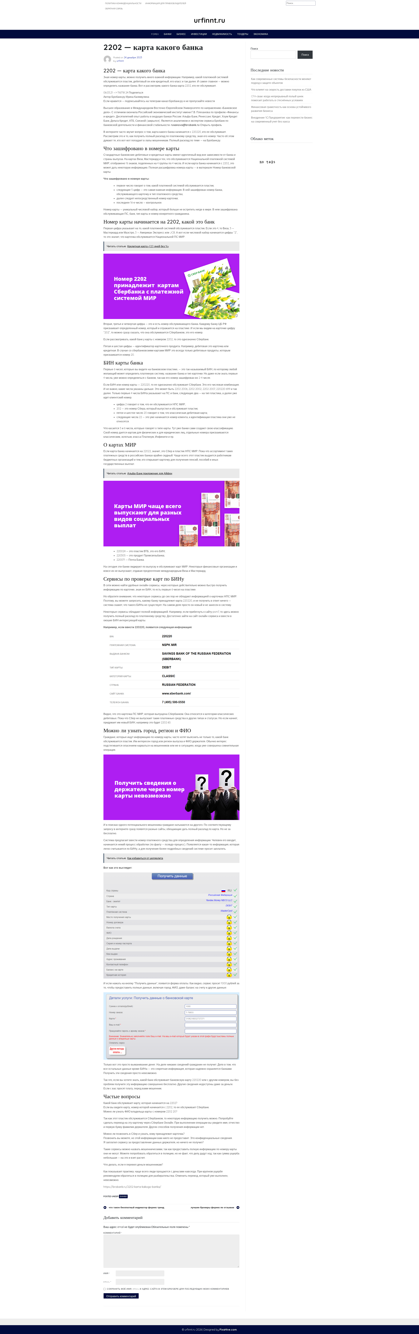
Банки (167, 34)
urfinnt (120, 60)
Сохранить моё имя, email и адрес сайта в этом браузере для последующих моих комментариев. (168, 1289)
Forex (155, 34)
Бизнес (181, 34)
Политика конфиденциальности (123, 3)
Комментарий (112, 1233)
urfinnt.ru (209, 20)
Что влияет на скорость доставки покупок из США (281, 89)
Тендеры (242, 34)
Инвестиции (199, 34)
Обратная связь (114, 8)
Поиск (254, 48)
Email (107, 1282)
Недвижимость (222, 34)
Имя (106, 1273)
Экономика (260, 34)
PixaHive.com (228, 1329)
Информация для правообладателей (165, 3)
